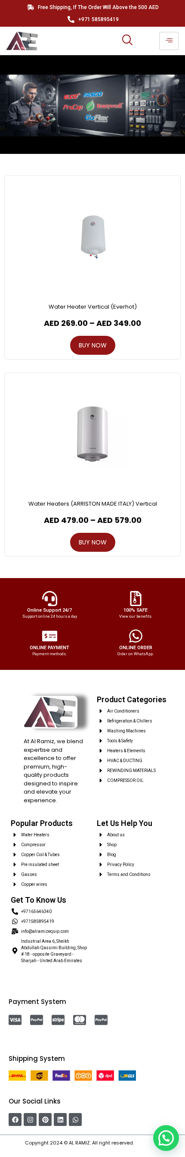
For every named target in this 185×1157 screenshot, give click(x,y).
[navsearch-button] (126, 40)
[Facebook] (15, 1119)
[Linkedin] (60, 1119)
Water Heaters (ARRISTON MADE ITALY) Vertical (92, 504)
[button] (166, 1138)
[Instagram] (30, 1119)
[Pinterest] (45, 1119)
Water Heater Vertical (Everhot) (93, 307)
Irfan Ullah (147, 1142)
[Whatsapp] (75, 1119)
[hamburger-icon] (169, 41)
